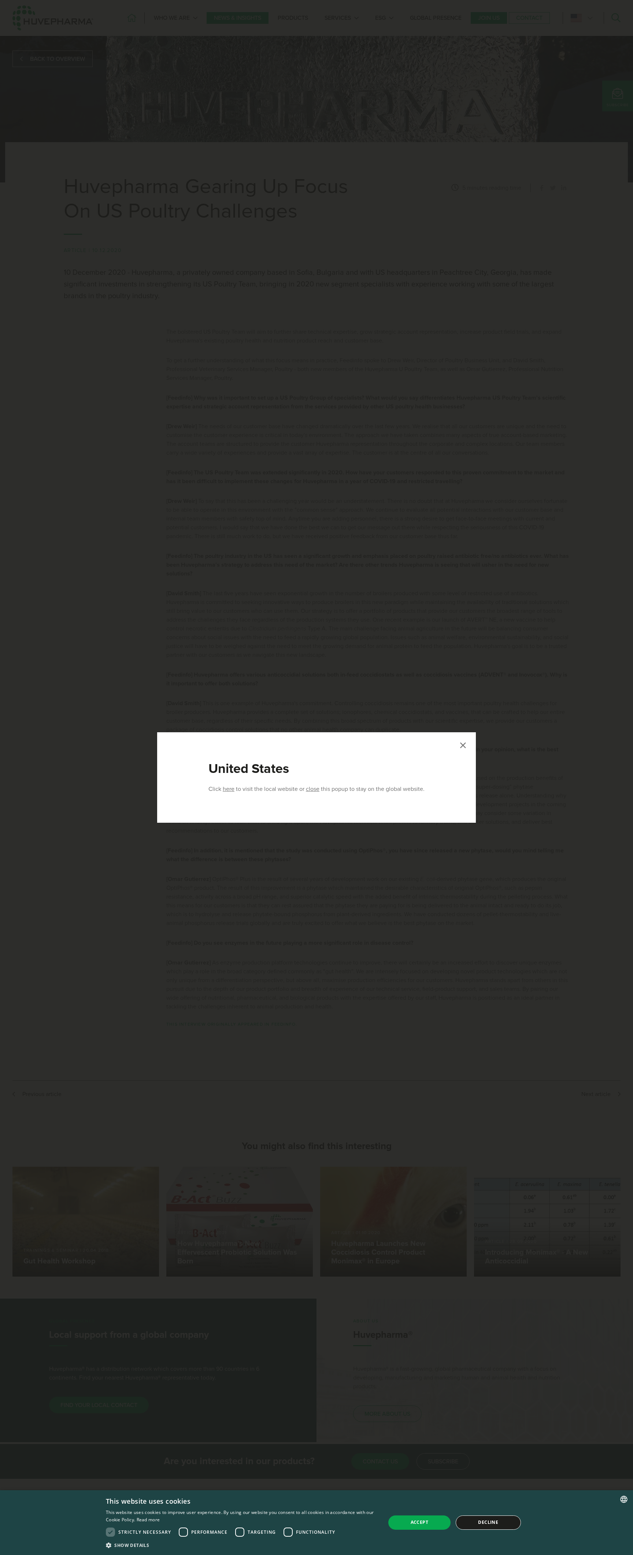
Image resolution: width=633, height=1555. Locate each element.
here (228, 789)
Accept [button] (419, 1522)
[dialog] (316, 1522)
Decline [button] (488, 1522)
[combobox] (624, 1499)
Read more (148, 1520)
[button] (241, 1545)
